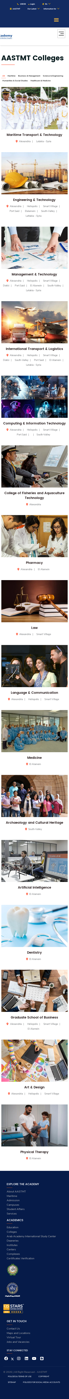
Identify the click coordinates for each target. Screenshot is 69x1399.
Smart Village (50, 206)
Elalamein (30, 211)
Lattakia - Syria (34, 216)
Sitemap (12, 1382)
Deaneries (13, 1241)
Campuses (13, 1205)
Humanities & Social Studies (15, 80)
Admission (13, 1200)
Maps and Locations (18, 1333)
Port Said (15, 211)
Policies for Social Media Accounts (41, 1382)
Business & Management (29, 76)
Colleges (12, 1232)
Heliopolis (32, 206)
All (3, 76)
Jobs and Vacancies (18, 1342)
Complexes (13, 1254)
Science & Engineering (53, 76)
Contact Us (13, 1328)
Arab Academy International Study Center (31, 1236)
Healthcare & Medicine (40, 80)
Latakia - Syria (43, 141)
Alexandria (25, 141)
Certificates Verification (20, 1258)
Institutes (12, 1245)
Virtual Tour (14, 1337)
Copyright (43, 1376)
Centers (11, 1249)
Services (12, 1213)
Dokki (6, 285)
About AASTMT (16, 1191)
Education (12, 1227)
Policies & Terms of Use (19, 1376)
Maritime (11, 76)
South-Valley (48, 211)
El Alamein (36, 285)
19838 (22, 4)
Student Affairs (16, 1209)
